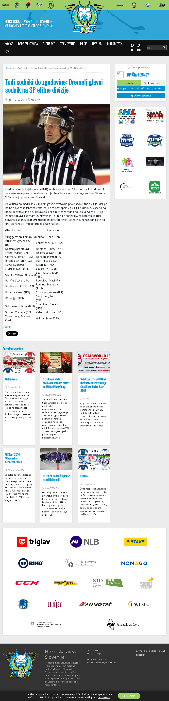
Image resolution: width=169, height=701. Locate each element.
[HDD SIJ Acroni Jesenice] (28, 5)
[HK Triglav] (148, 5)
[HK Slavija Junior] (134, 5)
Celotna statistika (142, 95)
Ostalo (7, 327)
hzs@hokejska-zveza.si (105, 662)
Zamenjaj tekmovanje (140, 67)
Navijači (97, 43)
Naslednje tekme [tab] (152, 83)
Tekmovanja (67, 43)
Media (83, 43)
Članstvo (49, 43)
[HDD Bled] (5, 5)
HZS (7, 51)
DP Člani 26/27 (138, 75)
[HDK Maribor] (39, 5)
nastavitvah (104, 697)
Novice (9, 43)
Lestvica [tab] (129, 83)
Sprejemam (129, 695)
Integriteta (114, 43)
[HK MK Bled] (17, 5)
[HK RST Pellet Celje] (50, 5)
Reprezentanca (28, 43)
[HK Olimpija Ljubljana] (119, 5)
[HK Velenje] (162, 5)
